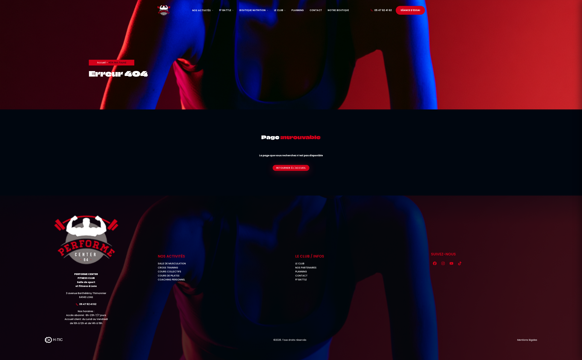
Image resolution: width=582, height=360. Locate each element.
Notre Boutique (338, 10)
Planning (297, 10)
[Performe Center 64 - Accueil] (164, 10)
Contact (316, 10)
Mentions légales (527, 340)
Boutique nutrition (252, 10)
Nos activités (201, 10)
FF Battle (225, 10)
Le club (278, 10)
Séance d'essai (410, 10)
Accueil (101, 62)
